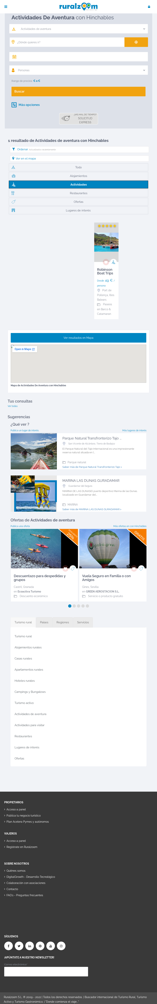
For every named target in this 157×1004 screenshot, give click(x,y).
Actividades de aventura (30, 714)
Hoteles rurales (25, 680)
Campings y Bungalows (30, 692)
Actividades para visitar (29, 725)
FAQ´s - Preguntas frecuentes (25, 895)
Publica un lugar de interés (25, 430)
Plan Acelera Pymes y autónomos (28, 821)
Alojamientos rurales (28, 647)
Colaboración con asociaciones (26, 883)
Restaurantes (23, 736)
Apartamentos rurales (29, 669)
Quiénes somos (16, 870)
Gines (85, 586)
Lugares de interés (27, 747)
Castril (18, 586)
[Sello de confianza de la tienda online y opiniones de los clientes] (18, 907)
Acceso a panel (16, 809)
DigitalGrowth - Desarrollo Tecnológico (31, 876)
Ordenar (36, 149)
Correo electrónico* (15, 964)
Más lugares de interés (134, 430)
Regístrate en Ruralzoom (22, 847)
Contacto (12, 889)
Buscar (19, 91)
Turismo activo (24, 703)
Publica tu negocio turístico (24, 815)
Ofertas (19, 758)
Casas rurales (23, 658)
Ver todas (13, 406)
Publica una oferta (20, 526)
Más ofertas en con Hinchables (129, 526)
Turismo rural (23, 636)
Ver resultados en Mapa (78, 337)
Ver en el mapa (26, 158)
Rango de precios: (22, 80)
